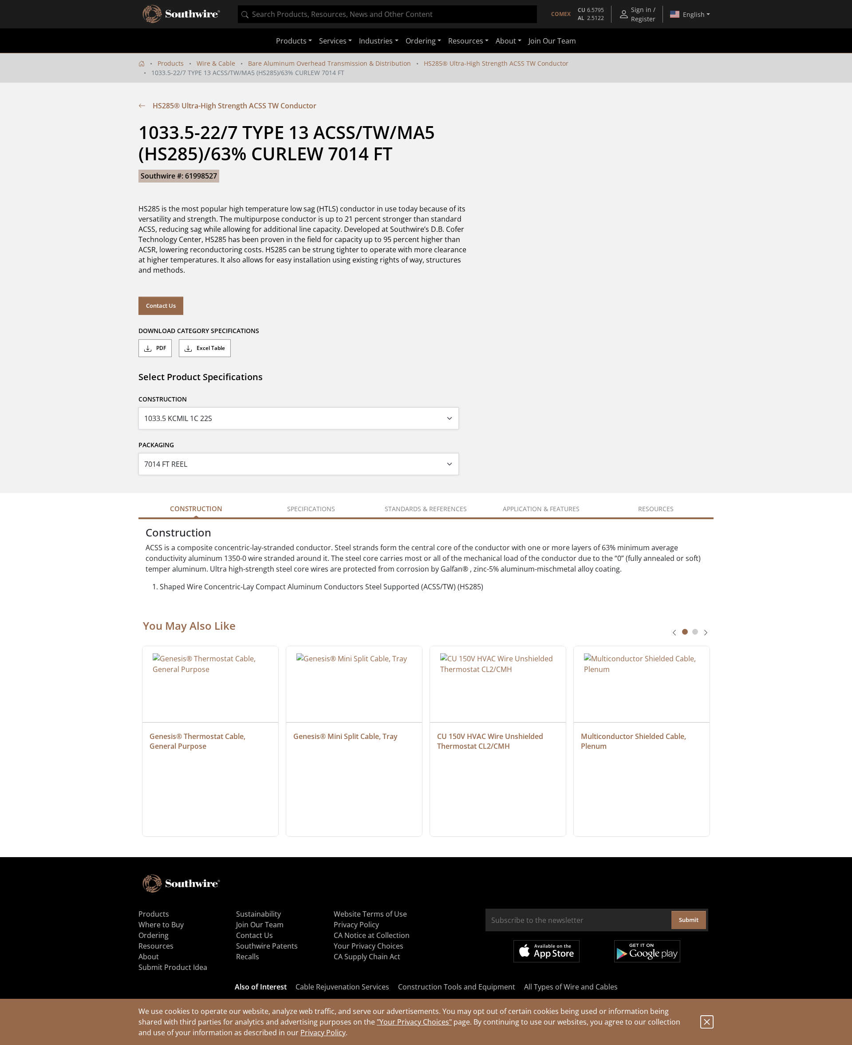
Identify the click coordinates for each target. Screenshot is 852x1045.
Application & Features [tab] (541, 509)
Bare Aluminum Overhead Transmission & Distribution (329, 63)
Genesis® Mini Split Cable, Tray (345, 736)
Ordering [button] (421, 41)
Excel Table (210, 348)
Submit (688, 920)
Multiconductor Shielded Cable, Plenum (634, 741)
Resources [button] (465, 41)
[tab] (685, 632)
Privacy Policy (323, 1032)
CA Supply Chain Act (367, 957)
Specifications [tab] (311, 509)
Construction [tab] (196, 508)
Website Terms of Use (370, 914)
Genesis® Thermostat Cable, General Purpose (198, 741)
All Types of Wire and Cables (571, 987)
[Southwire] (181, 14)
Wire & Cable (216, 63)
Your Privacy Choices (368, 946)
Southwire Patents (267, 946)
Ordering (153, 935)
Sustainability (258, 914)
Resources (156, 946)
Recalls (247, 957)
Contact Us (161, 306)
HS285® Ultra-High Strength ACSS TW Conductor (496, 63)
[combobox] (387, 14)
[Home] (141, 63)
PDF (160, 348)
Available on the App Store (546, 951)
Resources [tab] (656, 509)
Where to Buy (161, 925)
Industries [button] (376, 41)
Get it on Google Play (647, 951)
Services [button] (333, 41)
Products (171, 63)
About (148, 957)
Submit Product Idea (172, 967)
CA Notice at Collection (372, 935)
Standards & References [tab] (426, 509)
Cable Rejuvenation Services (342, 987)
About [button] (506, 41)
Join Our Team (552, 41)
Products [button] (291, 41)
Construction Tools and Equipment (456, 987)
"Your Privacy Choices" (414, 1022)
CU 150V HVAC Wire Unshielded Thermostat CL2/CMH (491, 741)
